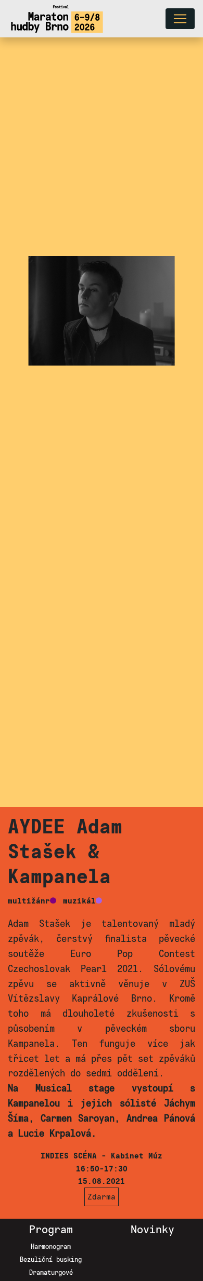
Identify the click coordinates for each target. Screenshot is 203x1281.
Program (51, 1230)
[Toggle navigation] (180, 18)
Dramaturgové (51, 1272)
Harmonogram (51, 1246)
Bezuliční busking (51, 1259)
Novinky (152, 1230)
